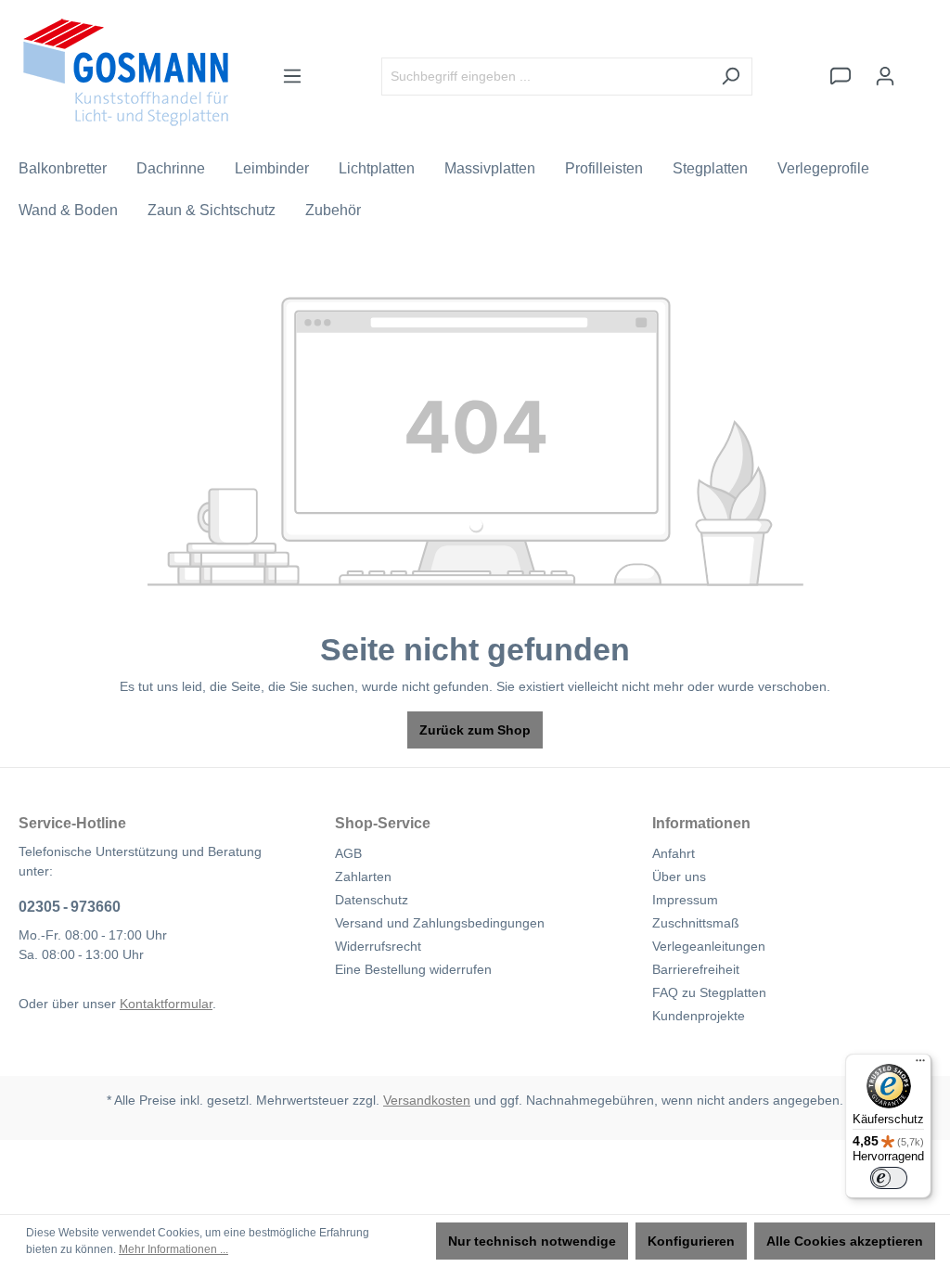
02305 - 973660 (70, 907)
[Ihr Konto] (885, 76)
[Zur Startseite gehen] (126, 72)
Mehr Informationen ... (173, 1249)
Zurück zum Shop (475, 730)
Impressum (685, 899)
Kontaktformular (166, 1003)
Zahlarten (363, 876)
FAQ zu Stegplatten (709, 992)
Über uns (679, 876)
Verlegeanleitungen (708, 946)
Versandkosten (426, 1100)
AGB (348, 853)
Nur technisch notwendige (532, 1241)
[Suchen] (730, 77)
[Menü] (292, 76)
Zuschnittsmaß (695, 922)
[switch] (888, 1178)
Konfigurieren (691, 1241)
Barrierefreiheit (695, 969)
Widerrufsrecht (378, 946)
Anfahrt (673, 853)
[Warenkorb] (919, 67)
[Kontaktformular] (840, 76)
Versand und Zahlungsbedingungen (440, 922)
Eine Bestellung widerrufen (413, 969)
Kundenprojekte (698, 1015)
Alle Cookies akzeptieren (844, 1241)
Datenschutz (371, 899)
